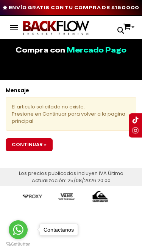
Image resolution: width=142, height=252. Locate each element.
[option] (30, 196)
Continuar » (29, 144)
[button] (121, 31)
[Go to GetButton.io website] (18, 244)
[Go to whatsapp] (18, 229)
